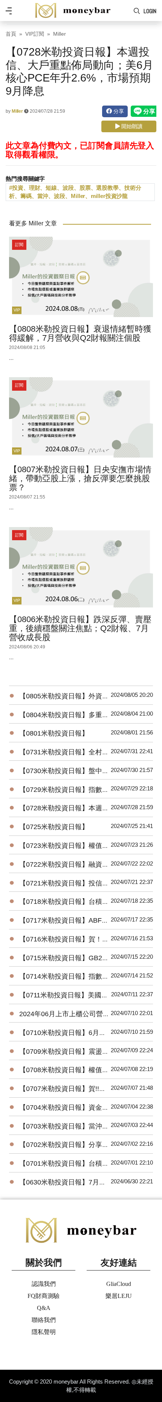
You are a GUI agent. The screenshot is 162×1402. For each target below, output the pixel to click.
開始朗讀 (131, 126)
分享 (118, 111)
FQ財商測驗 (44, 1296)
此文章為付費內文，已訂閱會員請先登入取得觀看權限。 (80, 150)
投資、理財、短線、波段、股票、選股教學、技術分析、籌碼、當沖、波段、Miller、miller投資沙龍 (75, 191)
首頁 (11, 34)
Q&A (43, 1308)
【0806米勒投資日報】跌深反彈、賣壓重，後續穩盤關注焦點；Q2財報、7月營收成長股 (80, 628)
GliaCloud (118, 1284)
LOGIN (150, 11)
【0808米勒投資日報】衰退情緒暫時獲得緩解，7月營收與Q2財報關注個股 (80, 333)
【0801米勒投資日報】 (54, 733)
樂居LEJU (118, 1296)
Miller (59, 34)
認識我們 (44, 1284)
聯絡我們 (44, 1320)
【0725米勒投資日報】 (54, 827)
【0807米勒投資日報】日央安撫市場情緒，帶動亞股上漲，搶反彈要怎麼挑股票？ (80, 478)
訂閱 (19, 244)
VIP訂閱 (34, 34)
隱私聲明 (44, 1332)
